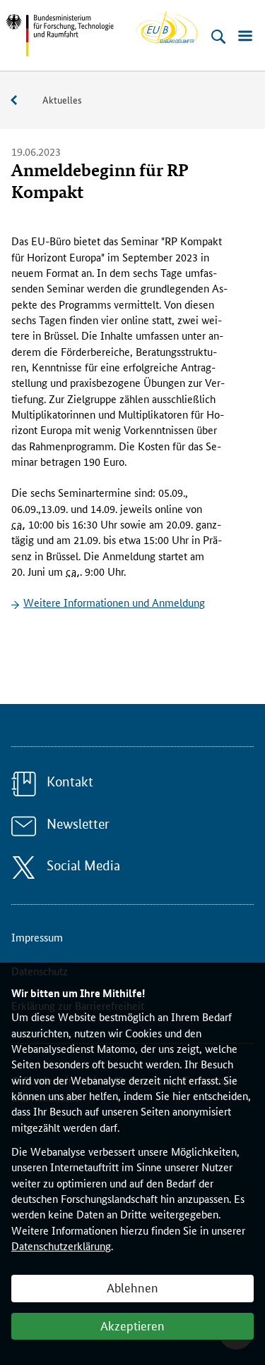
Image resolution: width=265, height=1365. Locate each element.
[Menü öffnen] (245, 36)
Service (21, 100)
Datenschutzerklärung (61, 1245)
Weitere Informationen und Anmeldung (114, 602)
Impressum (37, 936)
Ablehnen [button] (132, 1286)
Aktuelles (62, 99)
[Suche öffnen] (218, 36)
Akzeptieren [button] (132, 1324)
